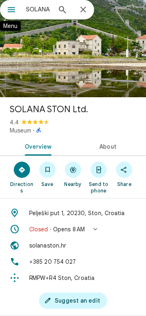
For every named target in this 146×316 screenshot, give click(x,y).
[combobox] (38, 9)
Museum (20, 130)
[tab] (37, 146)
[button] (73, 229)
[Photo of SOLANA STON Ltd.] (73, 48)
